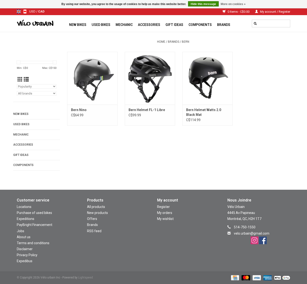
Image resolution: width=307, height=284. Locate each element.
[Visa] (256, 277)
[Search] (255, 23)
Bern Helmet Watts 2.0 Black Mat (203, 112)
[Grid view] (20, 80)
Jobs (20, 231)
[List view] (26, 80)
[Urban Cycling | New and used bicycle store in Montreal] (41, 23)
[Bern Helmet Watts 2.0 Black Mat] (207, 78)
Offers (92, 219)
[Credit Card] (234, 277)
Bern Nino (79, 110)
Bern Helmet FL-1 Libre (147, 110)
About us (23, 237)
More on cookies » (233, 4)
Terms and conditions (33, 243)
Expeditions (25, 219)
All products (96, 207)
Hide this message (203, 4)
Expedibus (24, 261)
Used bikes (101, 25)
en (19, 11)
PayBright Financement (34, 225)
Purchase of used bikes (34, 213)
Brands (223, 25)
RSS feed (94, 231)
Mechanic (124, 25)
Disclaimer (25, 249)
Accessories (149, 25)
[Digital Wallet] (281, 277)
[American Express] (267, 277)
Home (161, 41)
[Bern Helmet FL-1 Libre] (150, 78)
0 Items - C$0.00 (238, 11)
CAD (41, 11)
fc (25, 11)
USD (32, 11)
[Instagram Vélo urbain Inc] (254, 240)
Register (163, 207)
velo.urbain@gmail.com (251, 233)
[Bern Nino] (92, 78)
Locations (24, 207)
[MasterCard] (245, 277)
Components (200, 25)
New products (97, 213)
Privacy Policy (27, 255)
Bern (185, 41)
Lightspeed (85, 277)
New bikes (77, 25)
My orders (164, 213)
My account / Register (274, 11)
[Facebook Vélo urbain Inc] (263, 240)
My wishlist (165, 219)
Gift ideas (174, 25)
